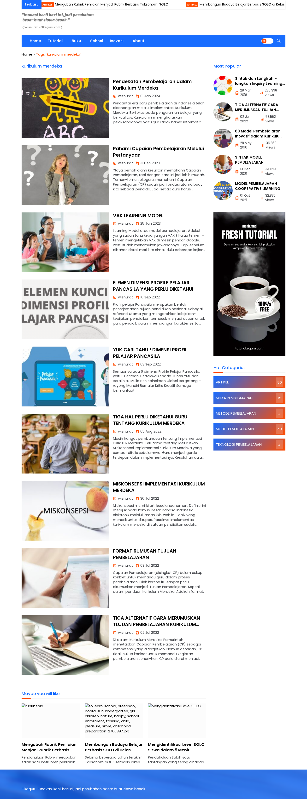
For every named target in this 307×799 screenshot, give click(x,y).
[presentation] (39, 736)
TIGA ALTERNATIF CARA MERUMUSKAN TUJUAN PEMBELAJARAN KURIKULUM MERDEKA (156, 624)
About (138, 40)
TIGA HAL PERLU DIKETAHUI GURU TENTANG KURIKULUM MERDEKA (150, 420)
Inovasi (117, 40)
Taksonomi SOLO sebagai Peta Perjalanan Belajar (174, 747)
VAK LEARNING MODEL (138, 215)
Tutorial (55, 40)
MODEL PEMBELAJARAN (235, 428)
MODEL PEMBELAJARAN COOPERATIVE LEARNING (257, 186)
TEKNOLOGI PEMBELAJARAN (239, 444)
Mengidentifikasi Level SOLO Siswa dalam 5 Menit (113, 747)
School (96, 40)
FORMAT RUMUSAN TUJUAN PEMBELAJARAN (144, 554)
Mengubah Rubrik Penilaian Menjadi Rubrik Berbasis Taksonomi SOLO (90, 4)
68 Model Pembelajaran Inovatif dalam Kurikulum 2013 (259, 136)
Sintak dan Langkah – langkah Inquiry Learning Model (258, 83)
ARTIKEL (26, 4)
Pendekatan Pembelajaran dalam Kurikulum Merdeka (152, 84)
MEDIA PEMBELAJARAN (234, 397)
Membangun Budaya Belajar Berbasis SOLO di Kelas (220, 4)
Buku (76, 40)
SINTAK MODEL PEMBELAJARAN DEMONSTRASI (249, 162)
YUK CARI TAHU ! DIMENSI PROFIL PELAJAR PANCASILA (150, 353)
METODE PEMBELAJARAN (236, 413)
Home (35, 40)
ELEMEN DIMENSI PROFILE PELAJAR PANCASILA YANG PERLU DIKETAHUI (153, 286)
